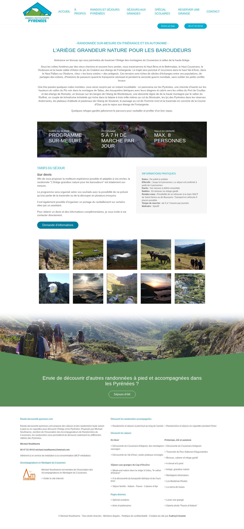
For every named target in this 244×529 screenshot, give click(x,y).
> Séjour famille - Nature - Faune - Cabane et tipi (134, 486)
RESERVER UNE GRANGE (189, 11)
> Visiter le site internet (52, 478)
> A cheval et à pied (174, 463)
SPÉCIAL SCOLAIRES (162, 11)
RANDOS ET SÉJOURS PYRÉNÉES (104, 11)
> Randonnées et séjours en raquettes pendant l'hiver (190, 426)
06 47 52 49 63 (27, 449)
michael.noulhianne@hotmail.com (52, 449)
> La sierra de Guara (175, 487)
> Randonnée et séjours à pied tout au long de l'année (137, 426)
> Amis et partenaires (121, 505)
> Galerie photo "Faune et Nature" (181, 505)
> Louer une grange (174, 500)
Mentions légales (111, 516)
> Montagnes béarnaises (177, 475)
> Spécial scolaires (120, 500)
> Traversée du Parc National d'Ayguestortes (186, 452)
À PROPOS (80, 11)
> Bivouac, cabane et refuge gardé (181, 458)
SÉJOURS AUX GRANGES (136, 11)
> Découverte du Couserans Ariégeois (183, 446)
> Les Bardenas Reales (176, 481)
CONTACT (213, 11)
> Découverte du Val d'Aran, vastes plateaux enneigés (137, 455)
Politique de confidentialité (134, 516)
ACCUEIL (64, 11)
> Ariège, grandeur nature (177, 469)
